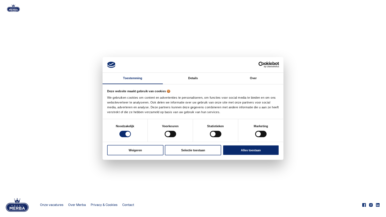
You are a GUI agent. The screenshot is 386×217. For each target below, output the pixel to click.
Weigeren (135, 150)
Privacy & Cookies (104, 205)
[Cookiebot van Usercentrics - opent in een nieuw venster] (261, 65)
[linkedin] (377, 205)
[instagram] (371, 205)
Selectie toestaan (193, 150)
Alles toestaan (251, 150)
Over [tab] (253, 78)
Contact (128, 205)
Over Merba (77, 205)
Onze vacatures (51, 205)
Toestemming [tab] (132, 78)
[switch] (170, 134)
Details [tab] (193, 78)
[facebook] (364, 205)
